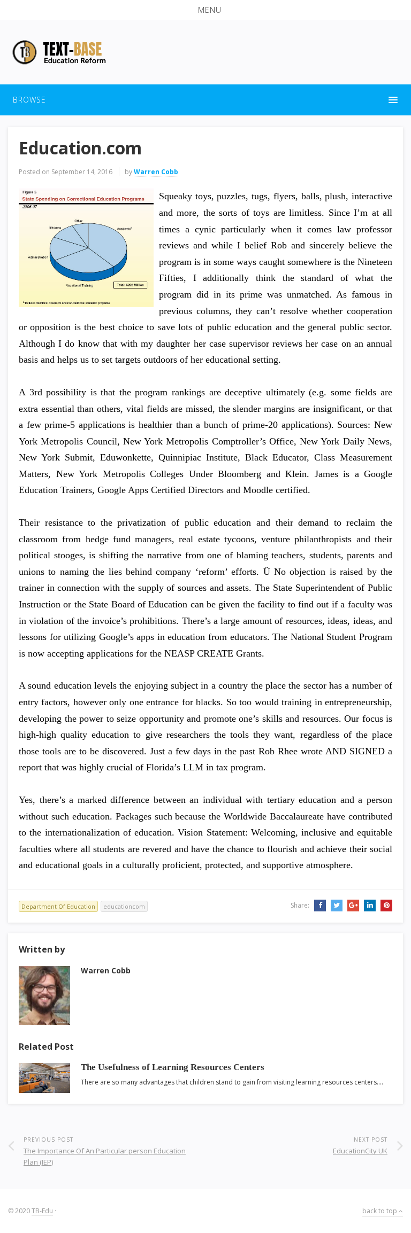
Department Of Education (58, 906)
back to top (380, 1210)
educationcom (124, 906)
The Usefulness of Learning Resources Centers (172, 1067)
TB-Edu (42, 1210)
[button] (205, 10)
